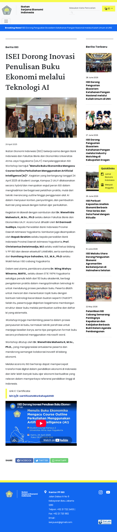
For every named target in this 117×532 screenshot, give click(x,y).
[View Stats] (105, 522)
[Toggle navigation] (6, 21)
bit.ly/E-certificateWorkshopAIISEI (31, 396)
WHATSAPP (60, 460)
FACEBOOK (26, 460)
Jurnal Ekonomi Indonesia (109, 177)
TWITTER (43, 460)
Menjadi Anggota (109, 186)
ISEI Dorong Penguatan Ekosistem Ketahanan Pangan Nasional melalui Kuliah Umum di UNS (58, 27)
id (109, 8)
